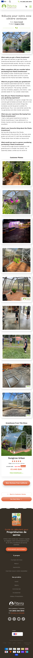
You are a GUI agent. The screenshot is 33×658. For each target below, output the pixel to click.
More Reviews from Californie (16, 483)
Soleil (16, 581)
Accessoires (16, 592)
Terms (9, 642)
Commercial (17, 589)
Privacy (4, 642)
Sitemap (19, 642)
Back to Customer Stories (18, 494)
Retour (16, 563)
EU (5, 1)
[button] (10, 1)
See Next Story (15, 499)
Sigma (16, 585)
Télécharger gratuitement (16, 549)
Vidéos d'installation (16, 596)
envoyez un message (17, 613)
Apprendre (16, 567)
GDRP (14, 642)
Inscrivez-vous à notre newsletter (16, 571)
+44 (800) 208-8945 (26, 1)
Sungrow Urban (19, 24)
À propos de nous (16, 560)
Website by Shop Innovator (27, 643)
